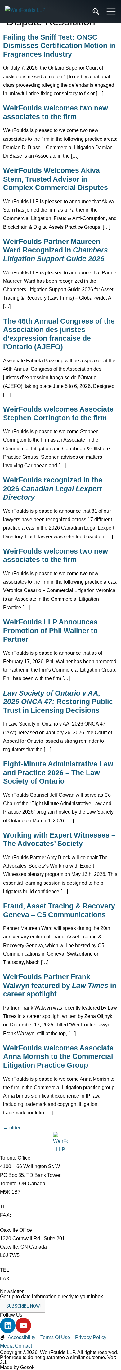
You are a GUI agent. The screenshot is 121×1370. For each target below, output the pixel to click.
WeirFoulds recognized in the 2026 (52, 488)
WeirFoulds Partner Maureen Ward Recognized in (55, 250)
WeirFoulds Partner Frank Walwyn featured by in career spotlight (59, 985)
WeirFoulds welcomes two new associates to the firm (55, 112)
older (11, 1127)
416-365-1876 (27, 1215)
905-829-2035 (27, 1278)
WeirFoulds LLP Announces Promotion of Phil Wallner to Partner (50, 630)
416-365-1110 (27, 1206)
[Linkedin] (8, 1325)
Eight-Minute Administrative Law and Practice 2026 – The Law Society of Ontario (58, 772)
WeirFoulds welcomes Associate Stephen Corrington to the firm (58, 413)
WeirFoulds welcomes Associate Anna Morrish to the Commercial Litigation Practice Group (58, 1056)
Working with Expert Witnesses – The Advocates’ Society (59, 839)
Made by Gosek (17, 1367)
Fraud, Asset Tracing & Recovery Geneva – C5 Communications (59, 910)
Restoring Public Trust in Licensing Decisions (58, 701)
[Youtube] (23, 1325)
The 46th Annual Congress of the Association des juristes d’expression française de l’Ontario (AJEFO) (59, 334)
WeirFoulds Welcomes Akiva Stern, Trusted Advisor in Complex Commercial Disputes (55, 179)
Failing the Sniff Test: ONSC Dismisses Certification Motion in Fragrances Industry (59, 45)
